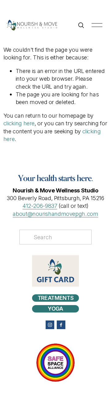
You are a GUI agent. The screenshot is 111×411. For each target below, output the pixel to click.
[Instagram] (50, 324)
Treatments (55, 298)
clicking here (19, 123)
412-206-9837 (40, 205)
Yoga (55, 308)
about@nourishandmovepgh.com (55, 213)
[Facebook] (61, 324)
